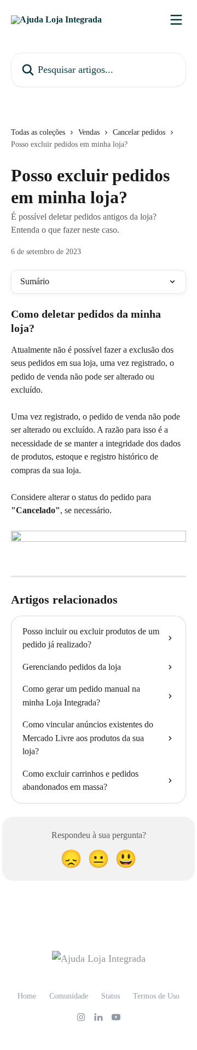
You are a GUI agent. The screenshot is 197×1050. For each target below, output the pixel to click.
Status (110, 996)
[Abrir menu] (176, 19)
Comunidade (68, 996)
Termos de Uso (156, 996)
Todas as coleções (38, 132)
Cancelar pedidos (139, 132)
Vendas (89, 132)
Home (27, 996)
